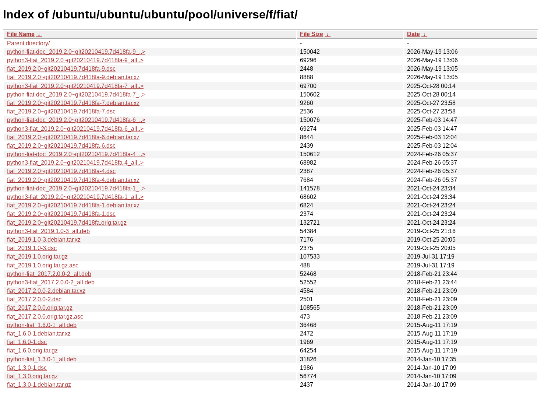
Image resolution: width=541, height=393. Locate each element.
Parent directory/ (28, 43)
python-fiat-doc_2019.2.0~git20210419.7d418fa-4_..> (76, 154)
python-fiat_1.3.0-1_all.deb (42, 359)
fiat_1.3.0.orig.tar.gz (32, 376)
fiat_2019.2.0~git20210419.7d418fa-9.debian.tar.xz (73, 77)
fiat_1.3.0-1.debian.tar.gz (39, 385)
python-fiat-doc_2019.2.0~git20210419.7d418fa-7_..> (76, 94)
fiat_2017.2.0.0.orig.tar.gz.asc (45, 316)
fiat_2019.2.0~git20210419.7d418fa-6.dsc (61, 146)
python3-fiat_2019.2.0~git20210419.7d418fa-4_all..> (75, 162)
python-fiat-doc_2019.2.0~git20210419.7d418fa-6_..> (76, 120)
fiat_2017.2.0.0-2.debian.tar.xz (46, 291)
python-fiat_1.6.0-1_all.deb (42, 325)
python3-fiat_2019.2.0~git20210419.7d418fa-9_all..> (75, 60)
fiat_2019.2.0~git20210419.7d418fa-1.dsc (61, 214)
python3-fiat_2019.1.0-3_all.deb (48, 231)
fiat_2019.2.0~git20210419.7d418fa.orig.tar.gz (67, 223)
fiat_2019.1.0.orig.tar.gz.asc (42, 265)
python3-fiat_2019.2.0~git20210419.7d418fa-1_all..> (75, 197)
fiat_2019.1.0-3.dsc (32, 248)
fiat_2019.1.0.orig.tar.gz (37, 256)
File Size (311, 34)
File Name (21, 34)
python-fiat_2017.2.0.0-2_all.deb (49, 274)
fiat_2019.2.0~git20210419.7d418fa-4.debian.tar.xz (73, 180)
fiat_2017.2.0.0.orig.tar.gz (40, 308)
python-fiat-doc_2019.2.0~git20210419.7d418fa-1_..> (76, 188)
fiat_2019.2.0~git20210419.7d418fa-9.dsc (61, 69)
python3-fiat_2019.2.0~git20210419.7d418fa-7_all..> (75, 86)
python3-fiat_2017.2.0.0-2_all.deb (51, 282)
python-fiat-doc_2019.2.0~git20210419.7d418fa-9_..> (76, 52)
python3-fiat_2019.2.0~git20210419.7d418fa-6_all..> (75, 129)
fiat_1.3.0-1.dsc (27, 368)
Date (413, 34)
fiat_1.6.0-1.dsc (27, 342)
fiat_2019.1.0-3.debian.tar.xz (44, 239)
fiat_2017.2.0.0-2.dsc (34, 299)
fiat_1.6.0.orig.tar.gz (32, 350)
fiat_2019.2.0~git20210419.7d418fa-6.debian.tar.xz (73, 137)
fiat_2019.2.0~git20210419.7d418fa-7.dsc (61, 111)
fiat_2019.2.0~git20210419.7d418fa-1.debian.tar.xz (73, 205)
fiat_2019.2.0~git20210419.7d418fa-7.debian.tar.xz (73, 103)
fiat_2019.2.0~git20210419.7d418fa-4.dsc (61, 171)
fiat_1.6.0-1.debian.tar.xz (39, 333)
